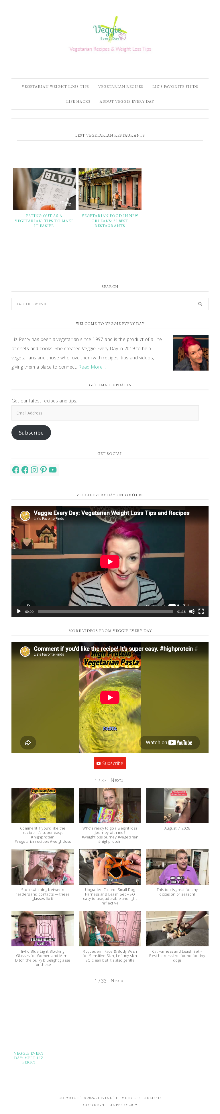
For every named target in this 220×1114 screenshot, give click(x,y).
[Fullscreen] (201, 611)
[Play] (19, 611)
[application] (110, 561)
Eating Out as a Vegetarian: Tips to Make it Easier (44, 220)
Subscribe (31, 432)
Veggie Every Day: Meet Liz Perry (29, 1058)
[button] (117, 780)
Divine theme (112, 1098)
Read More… (92, 367)
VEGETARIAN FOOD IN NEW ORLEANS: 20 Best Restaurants (110, 220)
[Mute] (192, 611)
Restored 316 (147, 1098)
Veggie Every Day (110, 35)
